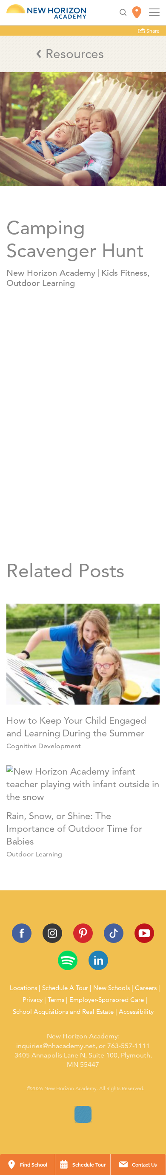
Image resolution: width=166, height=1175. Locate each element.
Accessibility (136, 1012)
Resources (75, 54)
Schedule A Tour (65, 988)
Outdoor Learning (40, 283)
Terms (56, 1000)
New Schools (111, 988)
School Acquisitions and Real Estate (63, 1012)
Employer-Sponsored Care (106, 1000)
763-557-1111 (128, 1046)
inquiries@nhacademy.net (55, 1046)
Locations (23, 988)
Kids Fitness (124, 273)
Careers (146, 988)
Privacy (33, 1000)
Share (152, 31)
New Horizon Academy (50, 273)
